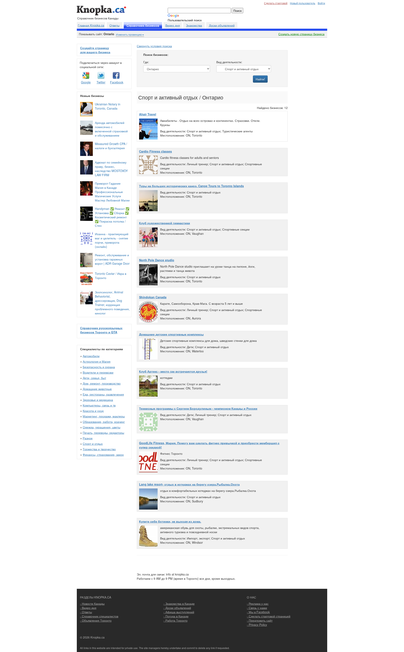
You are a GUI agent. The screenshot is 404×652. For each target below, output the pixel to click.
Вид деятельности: (229, 62)
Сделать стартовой (275, 3)
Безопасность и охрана (99, 367)
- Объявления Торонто (96, 620)
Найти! (260, 79)
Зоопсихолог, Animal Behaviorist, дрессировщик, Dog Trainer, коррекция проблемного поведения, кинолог (112, 302)
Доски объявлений (222, 25)
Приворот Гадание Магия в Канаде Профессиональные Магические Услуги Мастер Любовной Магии (112, 191)
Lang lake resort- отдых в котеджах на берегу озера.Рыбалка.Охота (189, 484)
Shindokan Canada (152, 297)
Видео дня (172, 25)
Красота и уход (93, 411)
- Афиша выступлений (178, 612)
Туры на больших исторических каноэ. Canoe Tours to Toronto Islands (191, 186)
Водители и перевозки (98, 372)
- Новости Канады (92, 603)
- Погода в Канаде (176, 616)
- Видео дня (88, 608)
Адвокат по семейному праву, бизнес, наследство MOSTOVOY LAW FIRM (111, 168)
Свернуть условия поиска (154, 46)
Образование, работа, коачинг (104, 422)
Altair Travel (147, 114)
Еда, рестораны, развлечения (103, 394)
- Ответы (86, 612)
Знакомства (194, 25)
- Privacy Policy (257, 624)
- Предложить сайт (259, 620)
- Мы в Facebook (258, 612)
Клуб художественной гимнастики (164, 223)
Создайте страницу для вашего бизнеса (95, 50)
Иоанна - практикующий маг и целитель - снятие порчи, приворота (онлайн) (111, 240)
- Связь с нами (257, 608)
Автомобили (91, 356)
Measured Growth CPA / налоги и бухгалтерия (111, 146)
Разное (88, 438)
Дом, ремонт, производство (102, 383)
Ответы (114, 25)
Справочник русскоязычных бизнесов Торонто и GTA (101, 330)
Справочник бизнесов (142, 25)
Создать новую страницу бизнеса (301, 34)
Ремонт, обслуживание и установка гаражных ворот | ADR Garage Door (112, 259)
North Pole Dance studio (156, 260)
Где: (146, 62)
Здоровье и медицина (98, 400)
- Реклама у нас (257, 603)
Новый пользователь (302, 3)
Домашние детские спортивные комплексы (171, 334)
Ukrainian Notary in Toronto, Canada (107, 106)
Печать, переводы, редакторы (103, 433)
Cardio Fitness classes (155, 151)
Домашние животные (97, 389)
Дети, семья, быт (94, 378)
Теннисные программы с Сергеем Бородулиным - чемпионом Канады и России (198, 408)
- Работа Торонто (175, 620)
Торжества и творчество (99, 449)
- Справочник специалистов (99, 616)
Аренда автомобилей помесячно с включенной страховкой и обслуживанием (111, 129)
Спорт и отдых (93, 443)
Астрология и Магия (96, 361)
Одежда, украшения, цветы (101, 427)
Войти (321, 3)
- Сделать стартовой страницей (268, 616)
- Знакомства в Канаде (179, 603)
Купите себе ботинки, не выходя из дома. (170, 521)
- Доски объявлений (177, 608)
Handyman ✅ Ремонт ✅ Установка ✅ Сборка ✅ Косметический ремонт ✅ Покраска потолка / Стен (112, 217)
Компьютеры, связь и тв (99, 405)
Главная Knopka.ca (91, 25)
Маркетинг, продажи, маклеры (104, 416)
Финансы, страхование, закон (103, 454)
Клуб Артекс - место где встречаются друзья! (173, 371)
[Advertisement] (309, 107)
